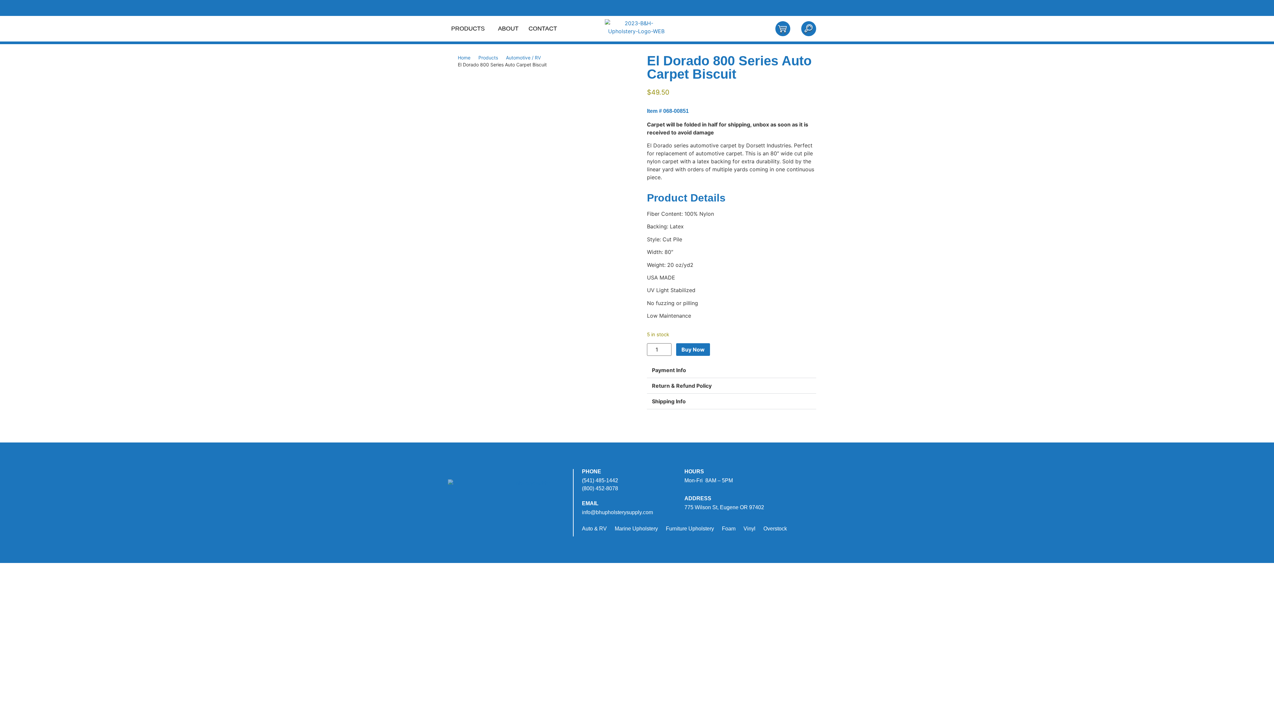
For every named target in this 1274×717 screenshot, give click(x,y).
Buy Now (693, 349)
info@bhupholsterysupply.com (617, 512)
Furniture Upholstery (690, 528)
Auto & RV (594, 528)
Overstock (775, 528)
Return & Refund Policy (682, 385)
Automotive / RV (523, 57)
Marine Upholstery (636, 528)
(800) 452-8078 (600, 488)
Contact (543, 28)
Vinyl (749, 528)
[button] (731, 370)
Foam (729, 528)
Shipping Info (669, 401)
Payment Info (669, 370)
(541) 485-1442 (600, 480)
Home (464, 57)
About (508, 28)
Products (468, 28)
